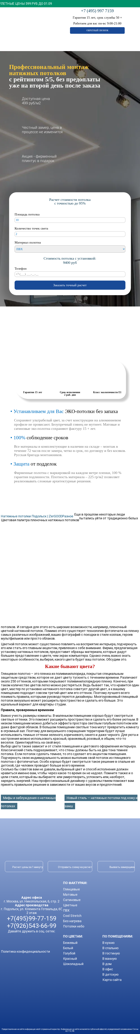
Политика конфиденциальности (25, 951)
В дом (107, 964)
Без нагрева (72, 921)
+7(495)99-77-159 (31, 918)
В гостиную (111, 953)
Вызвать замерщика (122, 867)
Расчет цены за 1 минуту (27, 867)
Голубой (69, 953)
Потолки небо (73, 926)
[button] (70, 3)
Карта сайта (112, 980)
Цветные (70, 905)
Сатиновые (72, 900)
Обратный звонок (97, 30)
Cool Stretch (72, 916)
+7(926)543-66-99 (31, 925)
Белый (68, 948)
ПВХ (66, 910)
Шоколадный (73, 964)
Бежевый (70, 943)
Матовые (70, 894)
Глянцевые (71, 889)
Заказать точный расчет (70, 285)
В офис (107, 969)
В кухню (108, 943)
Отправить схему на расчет (75, 867)
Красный (70, 958)
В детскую (110, 974)
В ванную (109, 958)
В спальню (110, 948)
